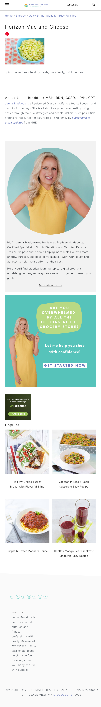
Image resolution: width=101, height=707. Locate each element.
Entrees (21, 15)
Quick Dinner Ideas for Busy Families (52, 15)
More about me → (50, 285)
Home (9, 15)
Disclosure (62, 694)
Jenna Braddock (15, 103)
